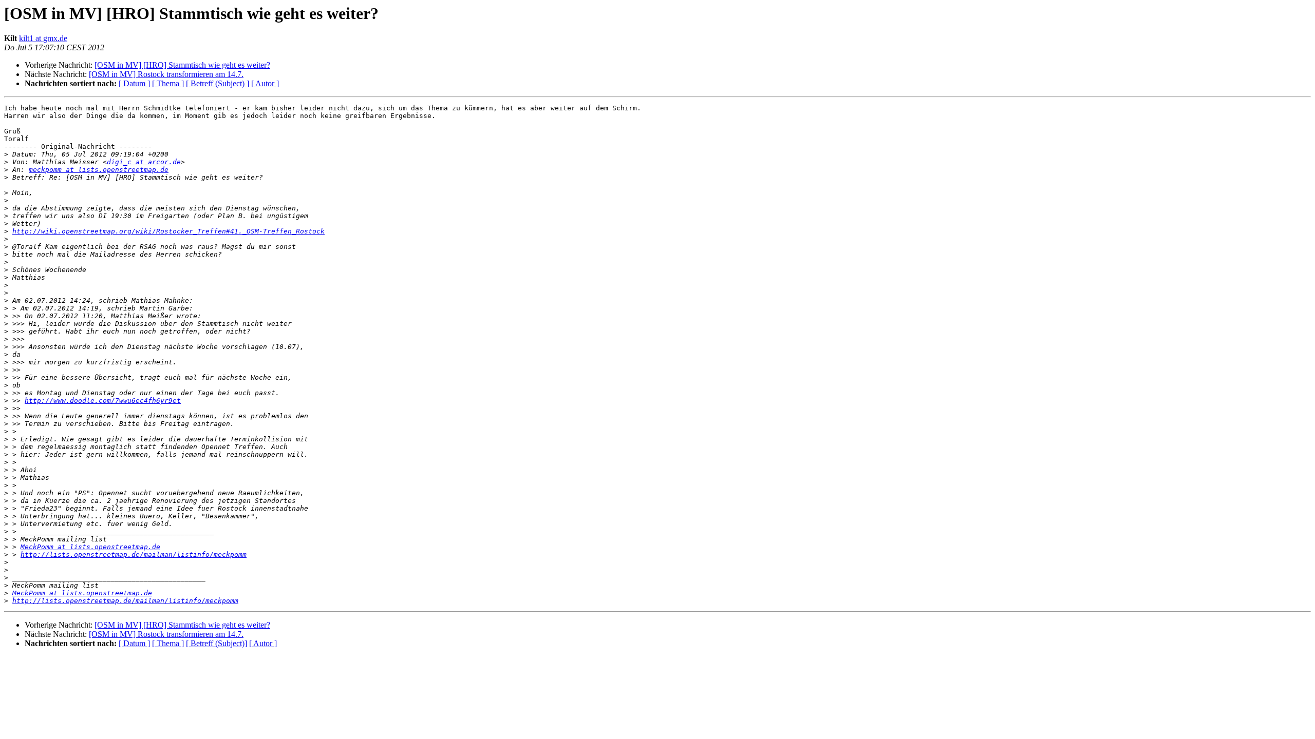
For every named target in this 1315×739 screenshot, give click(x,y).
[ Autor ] (265, 83)
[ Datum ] (134, 83)
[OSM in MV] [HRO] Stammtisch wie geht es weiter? (182, 65)
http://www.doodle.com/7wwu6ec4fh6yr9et (103, 400)
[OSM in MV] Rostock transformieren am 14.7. (166, 74)
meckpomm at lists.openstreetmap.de (98, 169)
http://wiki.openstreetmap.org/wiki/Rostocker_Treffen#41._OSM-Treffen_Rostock (168, 231)
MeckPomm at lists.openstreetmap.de (90, 547)
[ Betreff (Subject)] (216, 643)
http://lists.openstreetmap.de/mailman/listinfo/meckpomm (134, 554)
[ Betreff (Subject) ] (217, 83)
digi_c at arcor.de (144, 162)
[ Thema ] (168, 83)
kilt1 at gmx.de (43, 38)
